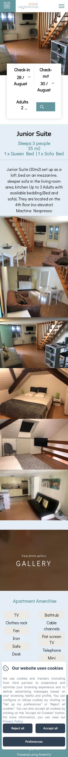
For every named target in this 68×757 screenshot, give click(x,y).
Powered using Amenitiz (34, 754)
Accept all (50, 728)
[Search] (45, 106)
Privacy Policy (13, 721)
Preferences (34, 741)
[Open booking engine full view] (34, 91)
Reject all (17, 728)
